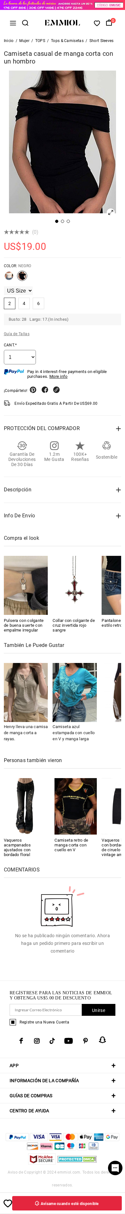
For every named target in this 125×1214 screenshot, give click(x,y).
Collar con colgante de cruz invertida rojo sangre (74, 625)
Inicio (9, 40)
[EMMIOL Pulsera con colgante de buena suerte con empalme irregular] (26, 585)
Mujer (24, 40)
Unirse (98, 1010)
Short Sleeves (101, 40)
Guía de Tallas (16, 334)
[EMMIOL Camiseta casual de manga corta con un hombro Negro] (22, 278)
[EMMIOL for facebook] (21, 1040)
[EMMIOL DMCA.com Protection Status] (77, 1163)
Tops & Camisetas (67, 40)
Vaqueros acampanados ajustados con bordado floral (17, 847)
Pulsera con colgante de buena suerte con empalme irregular (24, 625)
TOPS (40, 40)
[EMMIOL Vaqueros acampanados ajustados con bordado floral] (25, 806)
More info (58, 376)
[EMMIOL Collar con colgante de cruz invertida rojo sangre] (75, 585)
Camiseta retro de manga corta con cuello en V (71, 845)
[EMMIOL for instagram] (37, 1040)
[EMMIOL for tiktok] (52, 1040)
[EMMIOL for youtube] (68, 1040)
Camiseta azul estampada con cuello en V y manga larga (74, 732)
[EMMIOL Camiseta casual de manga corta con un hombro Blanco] (9, 278)
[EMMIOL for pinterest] (85, 1040)
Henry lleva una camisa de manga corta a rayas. (26, 732)
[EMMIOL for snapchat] (102, 1040)
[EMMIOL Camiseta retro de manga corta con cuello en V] (75, 806)
